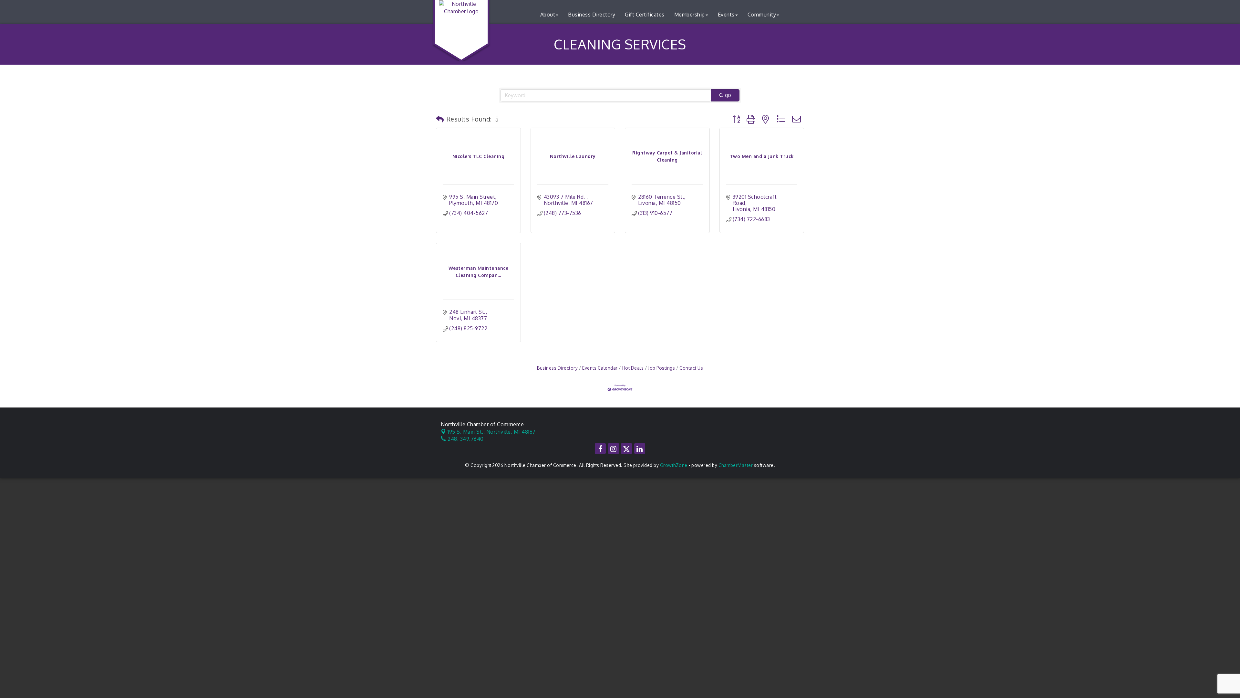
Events (726, 14)
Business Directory (591, 14)
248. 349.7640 (465, 439)
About (547, 14)
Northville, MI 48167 (492, 431)
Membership (689, 14)
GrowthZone (673, 465)
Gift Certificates (645, 14)
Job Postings (661, 368)
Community (762, 14)
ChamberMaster (735, 465)
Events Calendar (600, 368)
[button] (440, 119)
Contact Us (691, 368)
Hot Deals (633, 368)
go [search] (728, 95)
